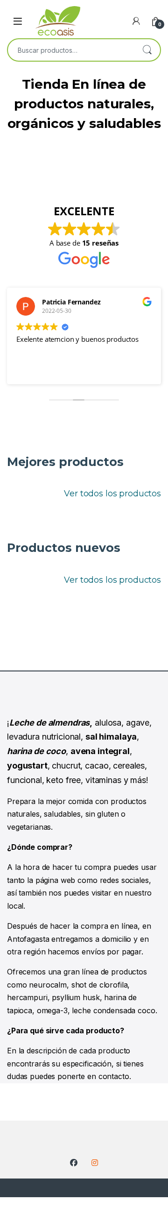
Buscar (147, 50)
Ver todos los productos (112, 493)
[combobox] (71, 50)
